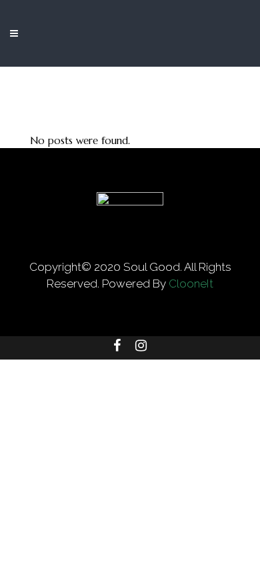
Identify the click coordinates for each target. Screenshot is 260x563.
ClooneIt (191, 283)
